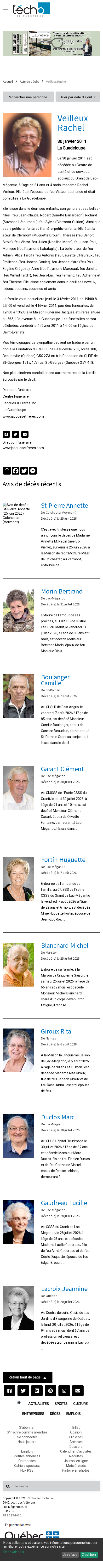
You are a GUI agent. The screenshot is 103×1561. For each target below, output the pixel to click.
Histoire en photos (76, 1470)
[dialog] (51, 1549)
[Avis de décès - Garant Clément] (52, 799)
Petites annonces (27, 1456)
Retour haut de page (24, 1377)
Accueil (8, 81)
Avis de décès (29, 81)
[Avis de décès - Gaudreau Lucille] (52, 1233)
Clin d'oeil (76, 1437)
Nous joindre (27, 1442)
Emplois (73, 1414)
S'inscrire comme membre (27, 1432)
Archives (76, 1442)
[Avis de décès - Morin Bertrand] (52, 621)
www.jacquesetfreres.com (23, 416)
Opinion (76, 1432)
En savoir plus (13, 1552)
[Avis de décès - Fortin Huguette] (52, 889)
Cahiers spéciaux (27, 1466)
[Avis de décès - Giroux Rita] (52, 1061)
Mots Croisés (76, 1466)
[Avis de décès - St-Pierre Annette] (52, 535)
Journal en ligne (76, 1461)
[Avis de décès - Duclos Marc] (52, 1147)
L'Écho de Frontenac (40, 1498)
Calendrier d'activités (76, 1451)
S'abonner (27, 1427)
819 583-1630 (12, 1515)
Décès (55, 1414)
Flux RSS (27, 1470)
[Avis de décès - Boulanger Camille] (52, 710)
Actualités (38, 1404)
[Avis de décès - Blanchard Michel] (52, 975)
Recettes (76, 1456)
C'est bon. (89, 1554)
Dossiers (75, 1446)
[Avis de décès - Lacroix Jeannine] (52, 1318)
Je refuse (70, 1554)
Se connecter (27, 1437)
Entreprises (33, 1414)
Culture (80, 1404)
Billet (76, 1427)
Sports (61, 1404)
